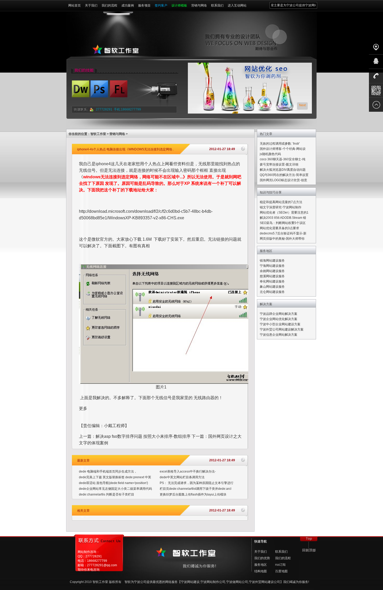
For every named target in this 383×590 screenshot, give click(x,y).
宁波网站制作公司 (212, 582)
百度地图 (281, 571)
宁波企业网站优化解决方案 (278, 319)
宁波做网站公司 (237, 582)
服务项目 (144, 5)
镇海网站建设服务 (272, 260)
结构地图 (260, 571)
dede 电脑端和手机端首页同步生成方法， (108, 471)
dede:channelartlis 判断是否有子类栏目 (106, 494)
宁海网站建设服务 (272, 266)
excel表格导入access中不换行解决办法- (188, 471)
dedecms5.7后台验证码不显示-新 (283, 233)
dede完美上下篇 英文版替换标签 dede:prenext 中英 (115, 477)
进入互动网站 (237, 5)
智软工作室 (98, 134)
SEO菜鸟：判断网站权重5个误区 (283, 223)
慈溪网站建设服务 (272, 276)
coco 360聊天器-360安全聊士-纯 (282, 159)
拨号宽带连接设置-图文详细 (279, 164)
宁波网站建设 (190, 582)
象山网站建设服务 (272, 286)
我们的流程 (109, 5)
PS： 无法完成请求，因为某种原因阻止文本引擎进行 (196, 483)
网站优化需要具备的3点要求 (279, 228)
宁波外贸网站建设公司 (264, 582)
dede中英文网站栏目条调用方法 (182, 477)
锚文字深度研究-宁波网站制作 (280, 207)
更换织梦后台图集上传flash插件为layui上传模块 (193, 494)
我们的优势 (262, 558)
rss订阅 (280, 565)
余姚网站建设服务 (272, 271)
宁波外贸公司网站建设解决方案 (282, 329)
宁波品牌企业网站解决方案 (278, 314)
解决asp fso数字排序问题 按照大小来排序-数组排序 (143, 436)
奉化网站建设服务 (272, 281)
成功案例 (127, 5)
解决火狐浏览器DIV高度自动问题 (283, 170)
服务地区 (260, 565)
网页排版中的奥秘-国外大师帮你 (282, 238)
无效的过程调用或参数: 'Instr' (280, 143)
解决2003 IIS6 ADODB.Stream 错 (283, 218)
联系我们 (217, 5)
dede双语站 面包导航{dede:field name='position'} (113, 483)
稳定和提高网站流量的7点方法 (281, 202)
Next (302, 105)
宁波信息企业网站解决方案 (278, 335)
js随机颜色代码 (270, 154)
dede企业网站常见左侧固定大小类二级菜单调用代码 (115, 489)
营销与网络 (199, 5)
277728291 (104, 109)
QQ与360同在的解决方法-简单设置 (284, 175)
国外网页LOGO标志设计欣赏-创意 (283, 180)
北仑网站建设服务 (272, 292)
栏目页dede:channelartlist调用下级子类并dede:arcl (195, 489)
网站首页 (74, 5)
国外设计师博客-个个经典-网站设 (283, 149)
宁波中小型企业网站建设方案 (280, 324)
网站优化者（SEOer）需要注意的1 (284, 212)
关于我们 (91, 5)
